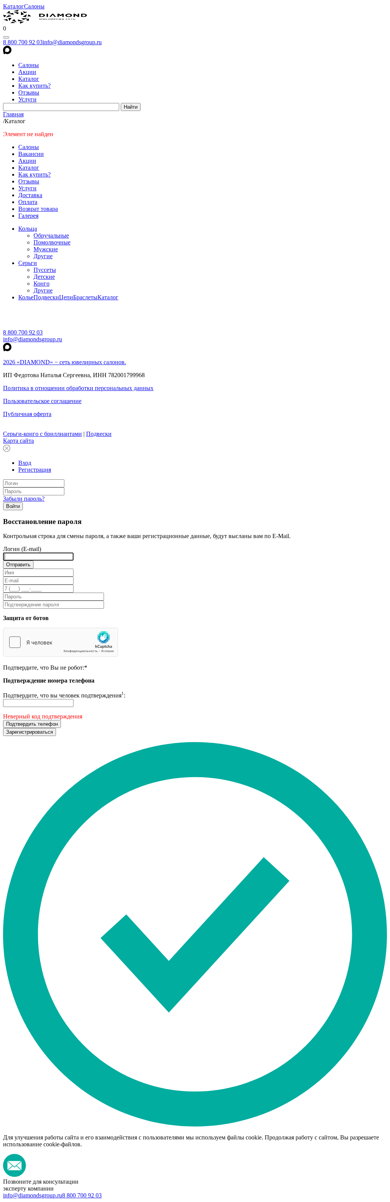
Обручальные (51, 235)
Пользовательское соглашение (42, 401)
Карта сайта (18, 440)
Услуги (27, 99)
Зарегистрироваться (29, 732)
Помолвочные (52, 242)
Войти (13, 506)
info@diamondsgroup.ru (72, 42)
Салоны (34, 6)
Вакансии (31, 154)
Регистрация (34, 469)
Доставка (30, 195)
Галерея (28, 215)
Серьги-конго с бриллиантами (42, 434)
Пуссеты (45, 270)
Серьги (27, 263)
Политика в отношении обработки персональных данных (78, 388)
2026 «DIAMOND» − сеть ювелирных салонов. (64, 362)
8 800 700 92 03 (23, 42)
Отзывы (28, 92)
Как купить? (34, 85)
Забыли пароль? (24, 498)
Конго (42, 283)
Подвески (46, 297)
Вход (24, 463)
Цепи (66, 297)
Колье (26, 297)
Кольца (27, 228)
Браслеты (85, 297)
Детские (44, 276)
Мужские (46, 249)
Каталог (13, 6)
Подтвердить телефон (32, 724)
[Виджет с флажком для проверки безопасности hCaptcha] (60, 642)
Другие (43, 256)
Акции (27, 72)
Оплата (27, 202)
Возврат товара (38, 209)
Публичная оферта (27, 414)
